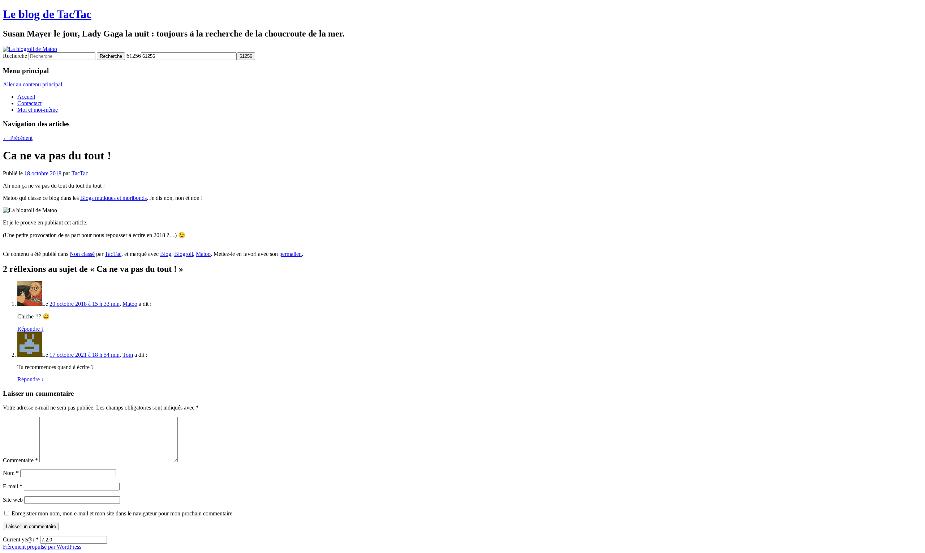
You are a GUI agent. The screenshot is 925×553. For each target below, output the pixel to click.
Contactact (29, 103)
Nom (11, 473)
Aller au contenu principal (32, 84)
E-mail (12, 486)
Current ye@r (21, 539)
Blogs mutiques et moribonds (113, 198)
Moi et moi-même (37, 110)
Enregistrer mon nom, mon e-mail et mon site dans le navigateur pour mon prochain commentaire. (123, 513)
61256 (133, 56)
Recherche (15, 56)
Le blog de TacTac (47, 14)
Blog (165, 254)
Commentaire (20, 460)
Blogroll (183, 254)
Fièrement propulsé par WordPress (42, 547)
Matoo (203, 254)
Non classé (82, 254)
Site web (13, 500)
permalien (290, 254)
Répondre (30, 329)
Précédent (18, 138)
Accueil (26, 97)
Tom (127, 355)
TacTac (80, 173)
